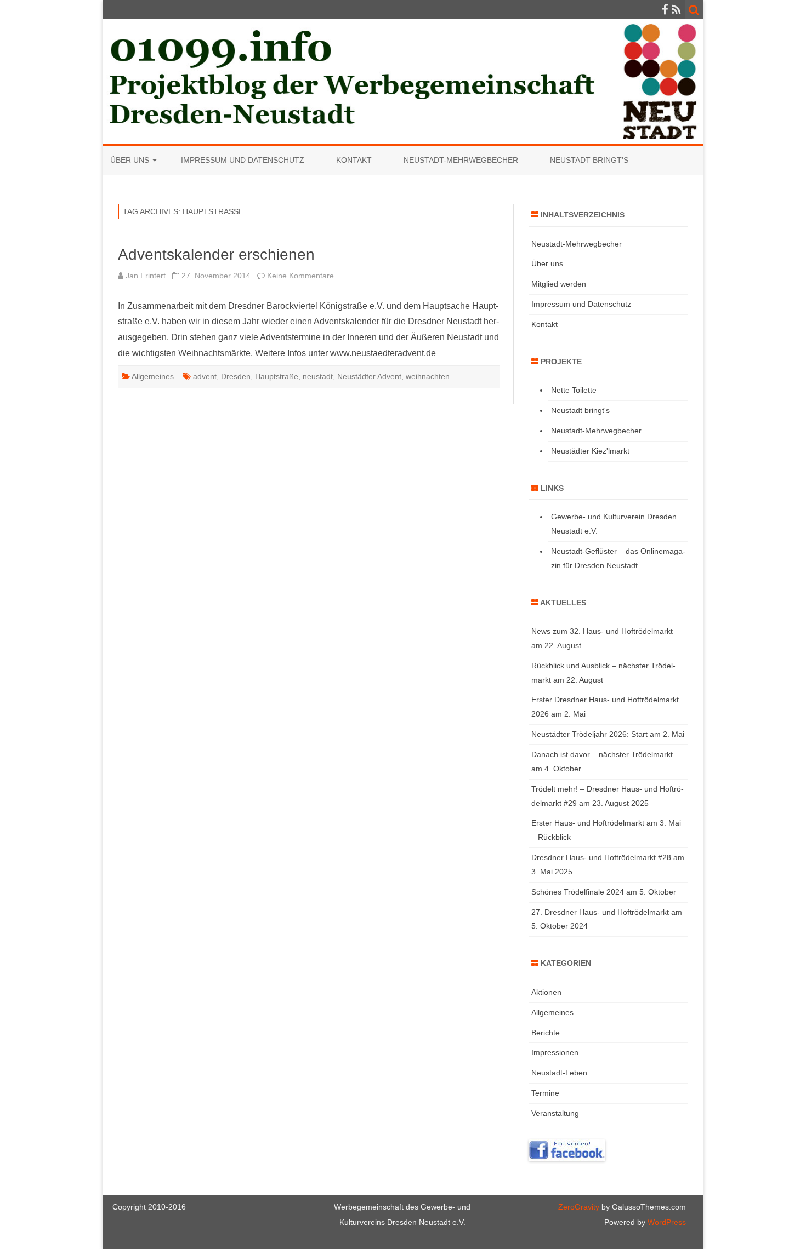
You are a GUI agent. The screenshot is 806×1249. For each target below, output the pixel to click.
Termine (545, 1092)
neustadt (318, 376)
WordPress (665, 1222)
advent (205, 376)
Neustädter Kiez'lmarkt (590, 450)
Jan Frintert (146, 275)
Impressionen (554, 1052)
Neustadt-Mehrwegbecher (461, 160)
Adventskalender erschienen (216, 254)
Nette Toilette (574, 390)
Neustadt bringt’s (589, 160)
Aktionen (546, 992)
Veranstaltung (555, 1113)
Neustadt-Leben (559, 1072)
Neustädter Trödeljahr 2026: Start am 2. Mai (607, 734)
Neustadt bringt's (580, 410)
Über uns (129, 160)
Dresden (236, 376)
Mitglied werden (558, 283)
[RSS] (676, 9)
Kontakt (354, 160)
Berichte (545, 1032)
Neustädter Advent (369, 376)
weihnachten (428, 376)
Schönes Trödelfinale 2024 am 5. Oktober (603, 891)
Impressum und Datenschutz (242, 160)
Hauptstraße (276, 376)
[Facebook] (665, 9)
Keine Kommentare (300, 275)
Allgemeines (153, 376)
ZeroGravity (578, 1206)
